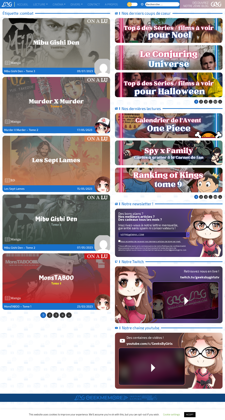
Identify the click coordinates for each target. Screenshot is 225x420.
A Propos (111, 4)
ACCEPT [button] (190, 414)
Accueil (22, 4)
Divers (75, 4)
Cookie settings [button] (171, 414)
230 (215, 196)
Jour (130, 4)
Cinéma (58, 4)
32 (215, 101)
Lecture (39, 4)
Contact (94, 4)
